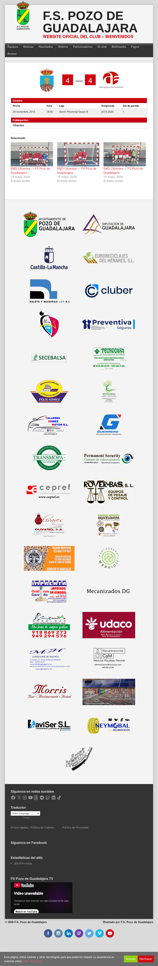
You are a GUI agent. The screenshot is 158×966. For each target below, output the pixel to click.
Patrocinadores (82, 47)
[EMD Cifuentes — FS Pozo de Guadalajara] (32, 154)
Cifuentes (18, 125)
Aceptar (131, 958)
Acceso (12, 54)
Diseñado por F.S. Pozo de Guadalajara (128, 922)
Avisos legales (19, 827)
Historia (63, 47)
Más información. (33, 961)
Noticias (28, 47)
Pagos (135, 47)
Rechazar (145, 958)
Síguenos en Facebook (29, 842)
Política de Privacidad (75, 827)
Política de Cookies (42, 827)
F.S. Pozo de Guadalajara (90, 22)
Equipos (12, 47)
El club (102, 47)
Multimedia (119, 47)
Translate (35, 818)
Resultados (46, 47)
